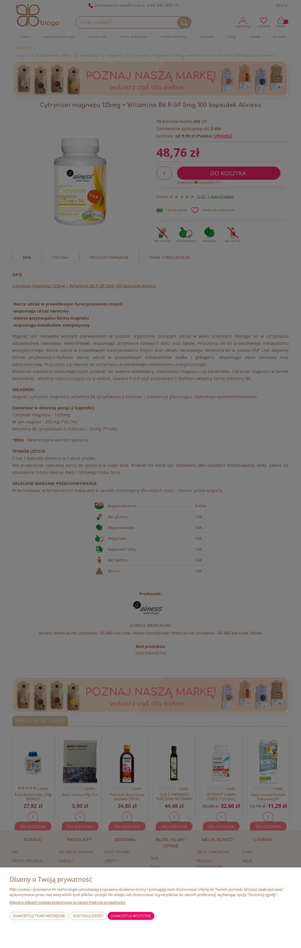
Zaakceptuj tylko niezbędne (39, 915)
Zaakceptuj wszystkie (131, 915)
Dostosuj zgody (88, 915)
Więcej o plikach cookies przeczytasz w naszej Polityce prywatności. (67, 902)
